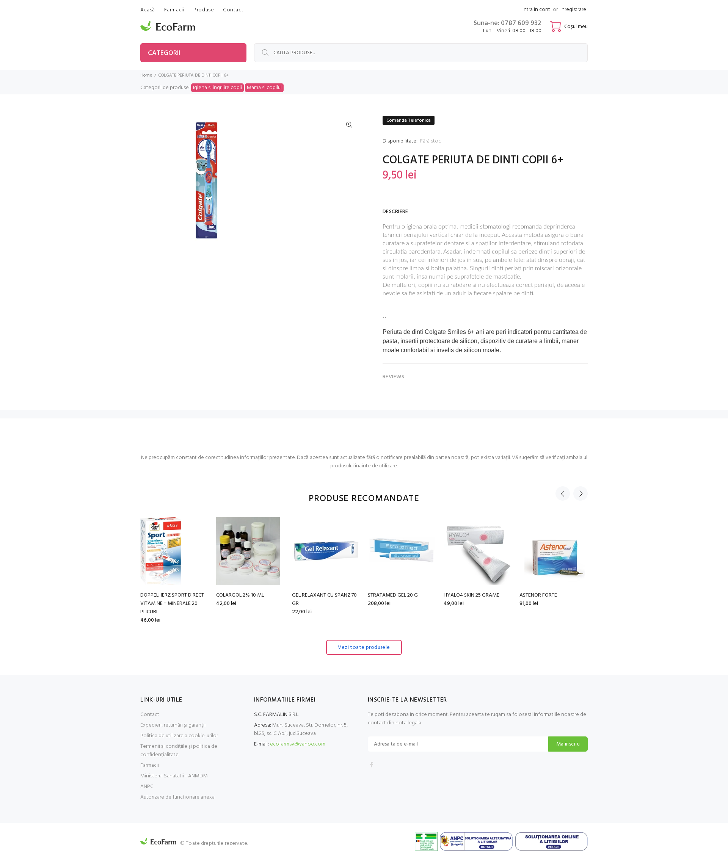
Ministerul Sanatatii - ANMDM (174, 776)
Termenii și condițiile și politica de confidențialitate (178, 750)
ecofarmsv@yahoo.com (297, 744)
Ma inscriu (568, 744)
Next (580, 493)
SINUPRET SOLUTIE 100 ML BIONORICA (473, 599)
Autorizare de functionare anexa (177, 797)
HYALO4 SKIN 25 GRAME (244, 595)
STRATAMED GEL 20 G (165, 595)
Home (146, 75)
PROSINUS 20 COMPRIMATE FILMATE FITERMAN (399, 599)
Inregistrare (573, 9)
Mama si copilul (264, 87)
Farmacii (149, 765)
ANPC (147, 786)
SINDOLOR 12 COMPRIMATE (550, 595)
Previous (562, 493)
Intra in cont (536, 9)
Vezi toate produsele (364, 647)
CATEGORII (164, 53)
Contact (149, 714)
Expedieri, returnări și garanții (173, 725)
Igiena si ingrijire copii (217, 87)
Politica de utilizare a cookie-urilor (179, 736)
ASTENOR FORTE (310, 595)
